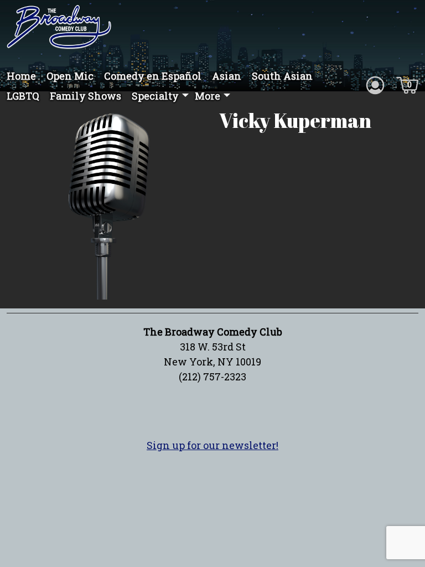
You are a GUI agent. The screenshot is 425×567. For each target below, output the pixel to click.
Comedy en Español (152, 76)
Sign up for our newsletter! (212, 445)
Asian (226, 76)
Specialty (155, 95)
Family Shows (85, 95)
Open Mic (70, 76)
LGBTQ (23, 95)
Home (21, 76)
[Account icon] (375, 84)
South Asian (282, 76)
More (207, 95)
